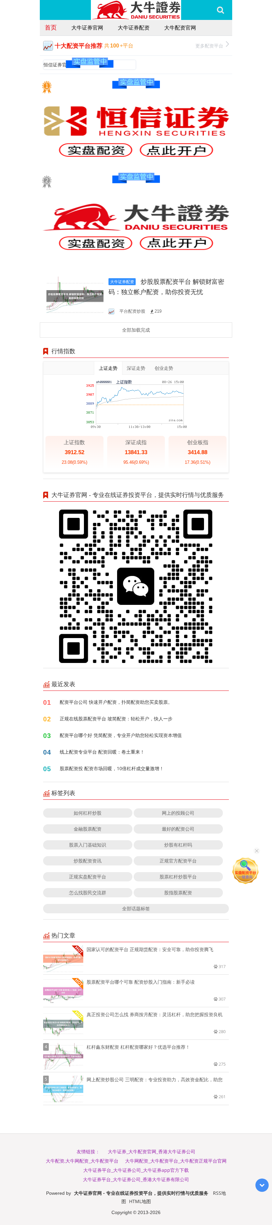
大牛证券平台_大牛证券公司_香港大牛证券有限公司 (136, 1179)
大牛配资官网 (180, 27)
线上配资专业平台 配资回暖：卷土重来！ (102, 752)
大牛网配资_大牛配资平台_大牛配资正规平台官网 (176, 1161)
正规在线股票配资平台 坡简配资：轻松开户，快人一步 (116, 718)
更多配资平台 (209, 45)
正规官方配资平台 (178, 860)
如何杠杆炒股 (88, 813)
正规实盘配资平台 (87, 876)
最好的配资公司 (178, 829)
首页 (51, 27)
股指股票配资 (178, 892)
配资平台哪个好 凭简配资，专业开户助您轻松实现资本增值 (121, 735)
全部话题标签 (136, 908)
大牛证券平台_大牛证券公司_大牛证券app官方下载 (136, 1170)
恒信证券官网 (57, 64)
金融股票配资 (88, 829)
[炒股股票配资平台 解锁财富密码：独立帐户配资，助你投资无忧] (74, 295)
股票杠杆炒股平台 (178, 876)
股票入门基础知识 (87, 845)
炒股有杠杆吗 (178, 845)
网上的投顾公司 (178, 813)
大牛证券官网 (87, 27)
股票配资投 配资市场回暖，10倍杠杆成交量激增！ (112, 768)
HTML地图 (140, 1201)
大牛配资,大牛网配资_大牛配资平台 (82, 1161)
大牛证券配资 (134, 27)
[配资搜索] (220, 10)
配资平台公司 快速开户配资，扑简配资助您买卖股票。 (116, 702)
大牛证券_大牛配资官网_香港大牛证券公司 (151, 1151)
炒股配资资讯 (88, 860)
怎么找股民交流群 (87, 892)
